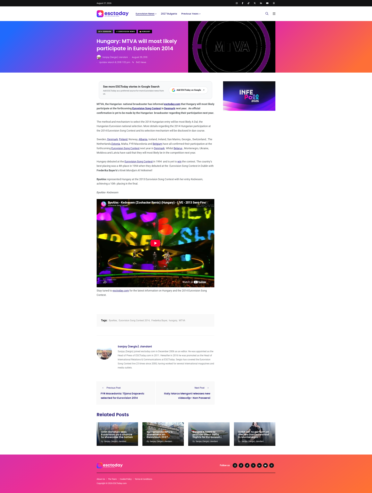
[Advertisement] (249, 135)
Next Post (199, 387)
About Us (101, 479)
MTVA (182, 320)
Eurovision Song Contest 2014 (134, 320)
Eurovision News (145, 13)
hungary (173, 320)
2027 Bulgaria (169, 13)
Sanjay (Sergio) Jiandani (135, 346)
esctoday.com (172, 104)
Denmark (169, 108)
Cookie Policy (126, 479)
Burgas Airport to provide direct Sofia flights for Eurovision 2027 (206, 435)
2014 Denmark (104, 32)
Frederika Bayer (159, 320)
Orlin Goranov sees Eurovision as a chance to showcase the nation (117, 434)
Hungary (145, 32)
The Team (112, 479)
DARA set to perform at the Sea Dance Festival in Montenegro (253, 434)
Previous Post (114, 387)
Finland (123, 139)
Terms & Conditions (143, 479)
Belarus (178, 148)
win (179, 161)
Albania (143, 139)
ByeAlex (113, 320)
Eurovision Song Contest (146, 108)
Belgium (157, 143)
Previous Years (189, 13)
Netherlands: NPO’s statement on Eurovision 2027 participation (159, 435)
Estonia (115, 143)
